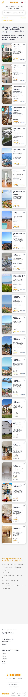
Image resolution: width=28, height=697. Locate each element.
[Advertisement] (14, 607)
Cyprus (4, 653)
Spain (3, 661)
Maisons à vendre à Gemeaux (13, 564)
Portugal (4, 658)
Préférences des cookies (14, 686)
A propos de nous (6, 641)
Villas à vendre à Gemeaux (12, 567)
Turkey (4, 663)
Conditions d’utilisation (12, 684)
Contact (4, 644)
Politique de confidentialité (14, 682)
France (4, 656)
